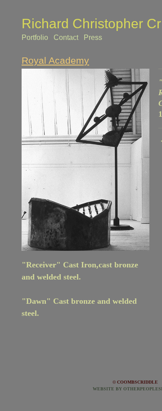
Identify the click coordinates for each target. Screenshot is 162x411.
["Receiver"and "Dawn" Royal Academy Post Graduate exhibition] (85, 160)
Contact (66, 37)
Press (93, 37)
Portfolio (35, 37)
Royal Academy (55, 60)
